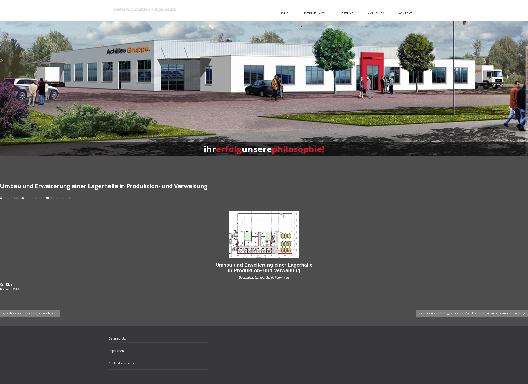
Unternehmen (314, 13)
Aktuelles (376, 13)
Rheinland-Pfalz (61, 198)
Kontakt (405, 13)
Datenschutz (117, 338)
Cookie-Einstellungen (123, 363)
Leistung (346, 13)
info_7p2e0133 (34, 198)
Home (284, 13)
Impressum (116, 351)
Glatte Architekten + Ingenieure (145, 9)
